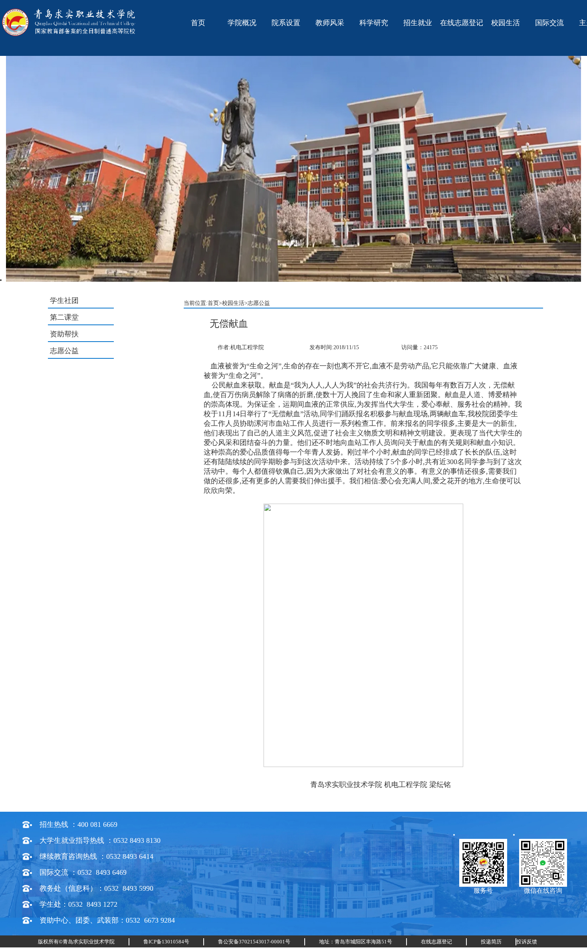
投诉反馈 (526, 942)
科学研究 (373, 23)
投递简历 (491, 942)
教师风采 (329, 23)
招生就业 (417, 23)
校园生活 (505, 23)
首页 (198, 23)
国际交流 (549, 23)
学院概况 (242, 23)
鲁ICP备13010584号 (166, 942)
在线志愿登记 (461, 23)
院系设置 (286, 23)
